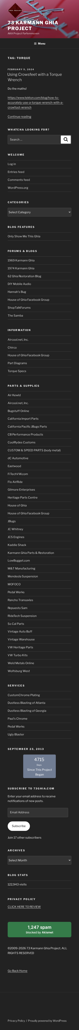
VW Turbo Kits (18, 655)
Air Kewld (14, 395)
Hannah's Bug (17, 292)
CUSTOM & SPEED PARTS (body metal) (34, 450)
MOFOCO (14, 584)
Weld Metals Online (21, 663)
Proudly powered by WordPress (47, 1020)
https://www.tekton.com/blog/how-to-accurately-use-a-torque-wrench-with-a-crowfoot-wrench (35, 102)
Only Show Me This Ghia (24, 236)
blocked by (44, 931)
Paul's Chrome (17, 718)
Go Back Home (17, 971)
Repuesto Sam (17, 608)
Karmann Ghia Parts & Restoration (31, 553)
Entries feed (16, 172)
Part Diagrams (17, 363)
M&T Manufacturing (21, 568)
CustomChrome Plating (24, 695)
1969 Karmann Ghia (21, 260)
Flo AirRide (15, 482)
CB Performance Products (25, 434)
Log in (12, 164)
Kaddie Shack (17, 545)
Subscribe (19, 826)
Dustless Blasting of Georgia (27, 710)
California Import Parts (23, 418)
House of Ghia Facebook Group (28, 300)
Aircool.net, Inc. (18, 339)
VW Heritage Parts (20, 647)
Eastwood (14, 466)
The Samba (15, 315)
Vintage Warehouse (21, 639)
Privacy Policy (16, 1020)
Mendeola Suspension (23, 576)
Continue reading (19, 116)
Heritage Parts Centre (23, 497)
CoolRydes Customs (21, 442)
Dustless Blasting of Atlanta (26, 703)
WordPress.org (18, 187)
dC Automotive (18, 458)
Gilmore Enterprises (21, 489)
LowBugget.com (19, 560)
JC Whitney (15, 529)
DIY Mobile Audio (19, 284)
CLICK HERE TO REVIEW (24, 907)
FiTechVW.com (18, 474)
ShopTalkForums (19, 307)
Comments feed (19, 180)
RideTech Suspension (22, 616)
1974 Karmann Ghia (21, 268)
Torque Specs (17, 371)
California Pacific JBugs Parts (27, 426)
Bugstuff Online (18, 411)
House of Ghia (17, 505)
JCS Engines (16, 537)
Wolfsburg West (19, 671)
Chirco (12, 347)
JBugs (12, 521)
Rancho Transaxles (20, 600)
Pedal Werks (16, 592)
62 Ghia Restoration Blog (24, 276)
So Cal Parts (16, 624)
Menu (41, 43)
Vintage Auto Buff (20, 631)
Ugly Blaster (16, 734)
